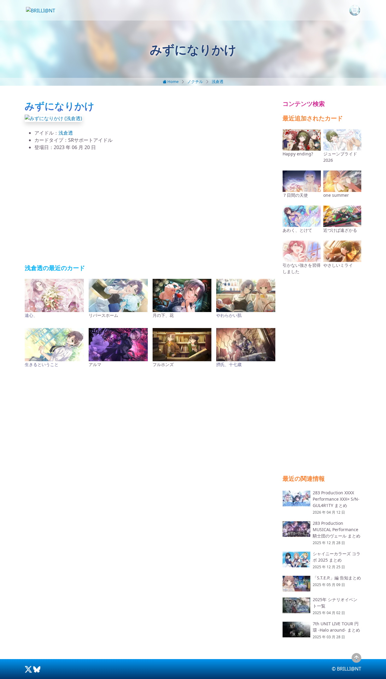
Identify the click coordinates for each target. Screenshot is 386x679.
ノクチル (195, 81)
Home (172, 81)
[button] (53, 117)
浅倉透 (217, 81)
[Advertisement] (150, 207)
